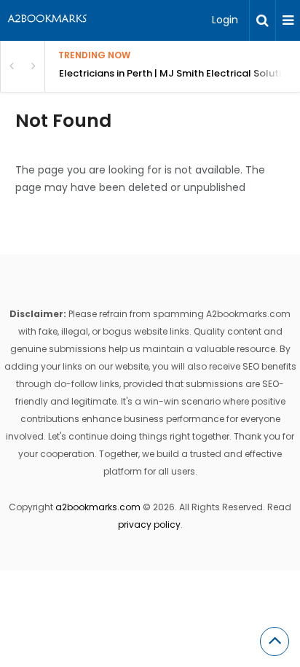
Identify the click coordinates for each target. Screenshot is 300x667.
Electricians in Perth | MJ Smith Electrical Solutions (179, 73)
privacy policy (149, 524)
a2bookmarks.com (98, 507)
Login (225, 19)
